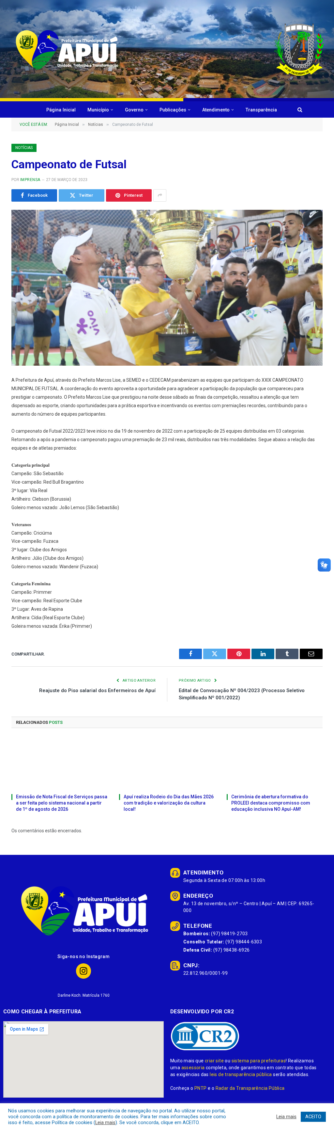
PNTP (200, 1088)
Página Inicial (61, 109)
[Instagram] (83, 971)
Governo (134, 109)
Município (98, 109)
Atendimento (216, 109)
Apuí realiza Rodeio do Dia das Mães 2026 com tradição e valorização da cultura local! (169, 803)
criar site (214, 1060)
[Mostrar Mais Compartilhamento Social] (159, 195)
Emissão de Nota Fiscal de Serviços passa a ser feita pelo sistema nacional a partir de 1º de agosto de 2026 (61, 803)
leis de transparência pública (241, 1074)
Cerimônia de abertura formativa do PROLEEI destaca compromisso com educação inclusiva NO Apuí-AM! (270, 803)
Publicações (172, 109)
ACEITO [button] (313, 1116)
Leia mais (105, 1122)
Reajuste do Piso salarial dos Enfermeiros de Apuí (97, 690)
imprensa (30, 179)
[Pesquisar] (299, 109)
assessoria (193, 1067)
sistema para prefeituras (259, 1060)
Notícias (24, 147)
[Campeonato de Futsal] (167, 288)
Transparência (261, 109)
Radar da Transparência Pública (250, 1088)
